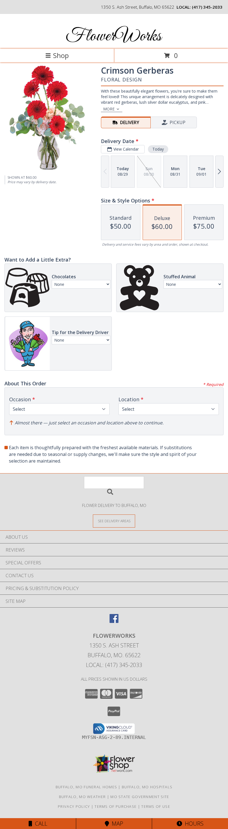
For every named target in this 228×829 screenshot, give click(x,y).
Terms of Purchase (116, 806)
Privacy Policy (74, 806)
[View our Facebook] (114, 621)
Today (158, 149)
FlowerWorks (113, 36)
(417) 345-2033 (207, 7)
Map (116, 823)
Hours (193, 823)
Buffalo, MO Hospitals (147, 786)
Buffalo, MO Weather (82, 796)
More (109, 109)
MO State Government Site (139, 796)
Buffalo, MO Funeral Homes (86, 786)
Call (39, 823)
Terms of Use (155, 806)
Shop (61, 55)
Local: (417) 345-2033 (114, 665)
